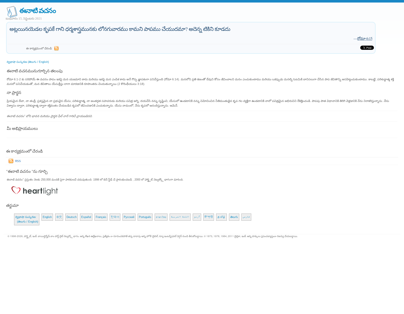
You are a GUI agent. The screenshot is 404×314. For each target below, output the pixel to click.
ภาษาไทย (161, 217)
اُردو (197, 217)
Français (101, 217)
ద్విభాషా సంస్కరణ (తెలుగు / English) (28, 61)
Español (86, 217)
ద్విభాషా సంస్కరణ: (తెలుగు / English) (26, 219)
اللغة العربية (180, 217)
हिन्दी (209, 217)
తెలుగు (234, 217)
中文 (59, 217)
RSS (18, 161)
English (47, 217)
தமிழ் (221, 217)
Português (145, 217)
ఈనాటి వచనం (37, 10)
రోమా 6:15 (364, 38)
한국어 (115, 217)
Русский (129, 217)
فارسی (246, 217)
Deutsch (71, 217)
